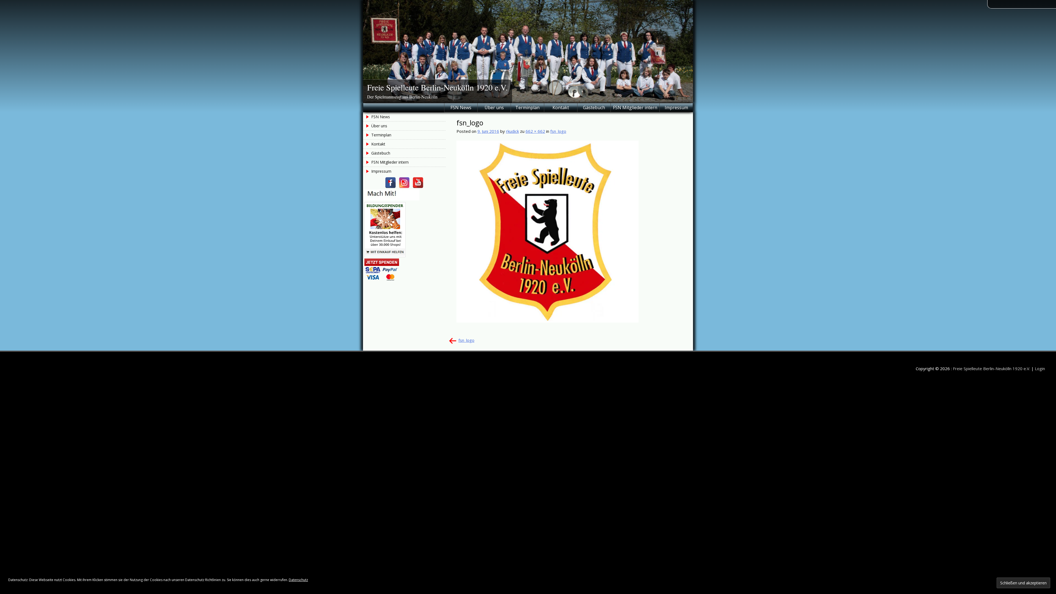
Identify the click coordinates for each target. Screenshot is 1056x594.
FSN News (460, 108)
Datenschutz (298, 580)
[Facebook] (390, 182)
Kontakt (560, 108)
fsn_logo (558, 131)
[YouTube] (418, 182)
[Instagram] (404, 182)
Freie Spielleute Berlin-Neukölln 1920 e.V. (437, 87)
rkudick (512, 131)
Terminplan (527, 108)
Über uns (494, 108)
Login (1040, 368)
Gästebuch (594, 108)
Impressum (676, 108)
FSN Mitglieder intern (635, 108)
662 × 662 (535, 131)
